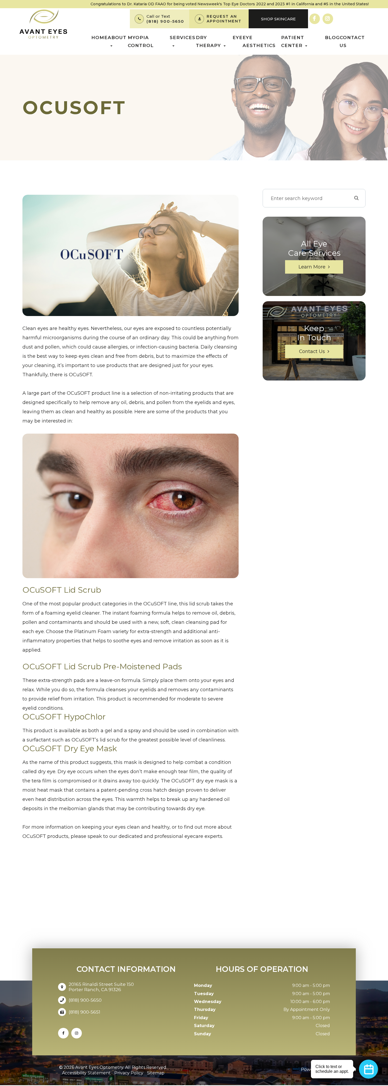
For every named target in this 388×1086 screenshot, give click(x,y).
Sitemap (155, 1072)
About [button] (117, 37)
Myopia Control (141, 41)
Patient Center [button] (292, 41)
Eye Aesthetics (259, 41)
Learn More (312, 267)
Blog (332, 37)
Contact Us (352, 41)
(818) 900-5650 (165, 21)
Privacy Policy (128, 1072)
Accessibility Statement (86, 1072)
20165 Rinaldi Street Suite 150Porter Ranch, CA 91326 (101, 987)
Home (99, 37)
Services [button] (182, 37)
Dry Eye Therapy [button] (219, 41)
